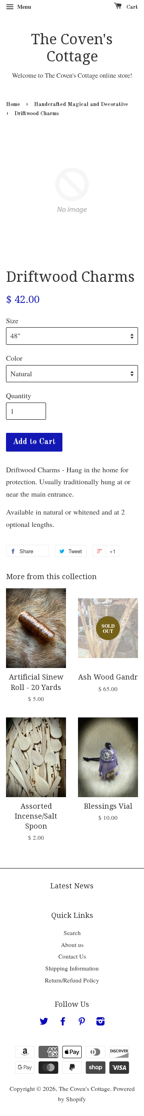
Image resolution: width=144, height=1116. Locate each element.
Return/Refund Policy (72, 980)
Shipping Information (72, 968)
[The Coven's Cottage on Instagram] (100, 1022)
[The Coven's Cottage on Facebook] (62, 1022)
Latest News (72, 886)
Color (14, 358)
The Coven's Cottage (72, 48)
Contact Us (72, 956)
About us (72, 945)
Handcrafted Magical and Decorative (81, 104)
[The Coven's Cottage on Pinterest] (81, 1022)
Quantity (18, 395)
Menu (23, 6)
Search (72, 933)
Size (12, 320)
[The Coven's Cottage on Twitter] (44, 1022)
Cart (131, 7)
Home (13, 104)
